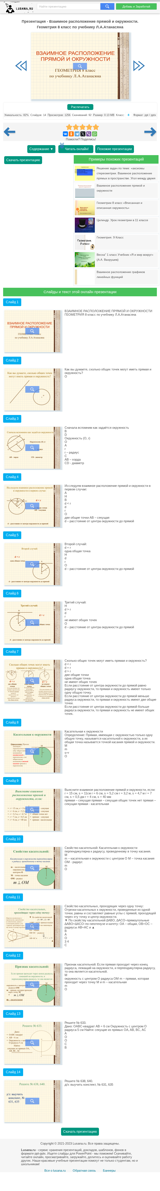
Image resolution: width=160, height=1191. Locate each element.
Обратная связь (84, 1170)
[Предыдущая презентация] (11, 132)
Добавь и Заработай (136, 6)
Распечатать (80, 107)
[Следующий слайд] (139, 66)
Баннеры (109, 1170)
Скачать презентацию (23, 160)
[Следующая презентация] (150, 132)
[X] (82, 133)
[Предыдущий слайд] (21, 66)
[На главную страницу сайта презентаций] (20, 8)
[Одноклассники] (71, 133)
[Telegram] (77, 133)
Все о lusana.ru (55, 1170)
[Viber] (88, 133)
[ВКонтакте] (65, 133)
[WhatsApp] (94, 133)
